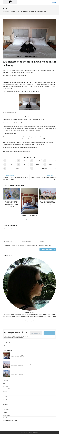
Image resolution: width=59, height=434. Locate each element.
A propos (5, 412)
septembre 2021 (6, 388)
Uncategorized (6, 423)
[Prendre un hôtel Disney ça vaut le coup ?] (6, 355)
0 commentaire (20, 356)
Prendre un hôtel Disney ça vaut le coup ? (29, 216)
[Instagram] (32, 321)
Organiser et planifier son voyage (10, 420)
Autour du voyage (6, 415)
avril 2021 (5, 402)
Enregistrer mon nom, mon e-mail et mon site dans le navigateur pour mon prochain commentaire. (28, 245)
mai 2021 (5, 399)
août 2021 (5, 391)
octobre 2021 (5, 386)
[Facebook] (29, 321)
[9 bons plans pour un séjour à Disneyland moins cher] (6, 373)
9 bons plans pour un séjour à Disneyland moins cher (23, 373)
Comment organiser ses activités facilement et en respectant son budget (11, 203)
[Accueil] (3, 11)
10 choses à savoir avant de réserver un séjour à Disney (47, 202)
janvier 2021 (5, 404)
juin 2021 (5, 396)
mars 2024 (5, 383)
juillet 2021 (5, 394)
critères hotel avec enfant (24, 151)
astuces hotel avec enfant (12, 151)
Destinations (5, 417)
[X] (26, 321)
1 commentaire (20, 374)
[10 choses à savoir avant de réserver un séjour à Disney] (6, 364)
